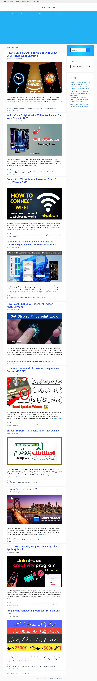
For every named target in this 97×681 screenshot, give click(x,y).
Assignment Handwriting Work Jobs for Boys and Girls (33, 612)
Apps (58, 14)
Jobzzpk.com (40, 108)
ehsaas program (15, 482)
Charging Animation (19, 108)
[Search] (88, 50)
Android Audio (12, 424)
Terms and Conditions (27, 1)
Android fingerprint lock (15, 361)
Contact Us (6, 1)
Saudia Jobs (51, 14)
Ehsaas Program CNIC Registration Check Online (33, 430)
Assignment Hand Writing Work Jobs (18, 666)
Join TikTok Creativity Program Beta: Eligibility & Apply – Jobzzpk (33, 548)
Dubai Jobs (15, 14)
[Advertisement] (48, 27)
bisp (10, 482)
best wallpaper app (31, 171)
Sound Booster (45, 424)
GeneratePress (58, 678)
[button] (7, 41)
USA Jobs (39, 539)
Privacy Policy (37, 1)
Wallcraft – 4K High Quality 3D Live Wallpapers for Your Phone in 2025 (34, 117)
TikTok (40, 604)
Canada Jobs (24, 14)
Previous (10, 673)
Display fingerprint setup (27, 361)
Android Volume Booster (22, 424)
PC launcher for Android (31, 297)
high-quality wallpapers (50, 171)
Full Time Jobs (12, 538)
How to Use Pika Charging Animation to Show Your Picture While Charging (32, 54)
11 (23, 673)
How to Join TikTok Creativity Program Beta (20, 604)
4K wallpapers (21, 171)
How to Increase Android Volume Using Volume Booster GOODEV (33, 370)
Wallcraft (16, 172)
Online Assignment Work (50, 666)
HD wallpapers (40, 171)
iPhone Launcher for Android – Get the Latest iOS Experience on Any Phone (80, 93)
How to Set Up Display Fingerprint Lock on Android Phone (30, 305)
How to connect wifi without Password (36, 235)
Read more (36, 103)
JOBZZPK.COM (48, 7)
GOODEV (32, 424)
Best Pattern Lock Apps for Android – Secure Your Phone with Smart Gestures (79, 99)
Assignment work (32, 666)
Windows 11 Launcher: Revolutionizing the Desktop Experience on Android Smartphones (32, 243)
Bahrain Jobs (42, 14)
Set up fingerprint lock (47, 361)
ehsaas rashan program (26, 482)
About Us (12, 1)
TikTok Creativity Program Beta (51, 604)
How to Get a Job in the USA (22, 489)
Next (27, 673)
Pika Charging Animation (50, 108)
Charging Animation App (30, 108)
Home (7, 14)
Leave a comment (13, 110)
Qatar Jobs (33, 14)
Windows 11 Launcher (42, 297)
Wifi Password (57, 235)
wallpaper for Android (24, 172)
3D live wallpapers (13, 171)
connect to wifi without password (17, 235)
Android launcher (13, 297)
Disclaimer (18, 1)
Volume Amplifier (54, 424)
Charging (11, 108)
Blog (10, 481)
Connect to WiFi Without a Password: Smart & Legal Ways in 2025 (32, 181)
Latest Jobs (33, 539)
